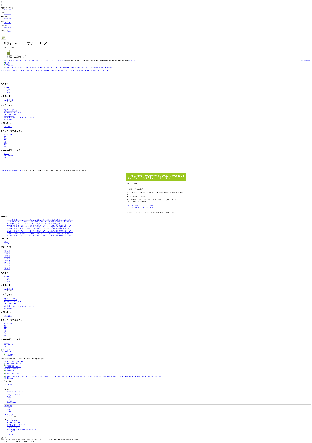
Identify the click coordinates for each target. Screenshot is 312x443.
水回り (9, 92)
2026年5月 (7, 252)
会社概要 (9, 401)
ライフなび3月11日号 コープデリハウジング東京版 (140, 207)
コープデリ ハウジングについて (13, 394)
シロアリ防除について (13, 426)
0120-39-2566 (7, 9)
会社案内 (9, 396)
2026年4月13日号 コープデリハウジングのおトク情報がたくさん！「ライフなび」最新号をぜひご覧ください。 (40, 225)
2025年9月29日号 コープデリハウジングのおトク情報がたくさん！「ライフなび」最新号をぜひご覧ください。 (40, 235)
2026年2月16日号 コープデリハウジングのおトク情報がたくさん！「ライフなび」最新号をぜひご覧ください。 (40, 228)
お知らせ (6, 243)
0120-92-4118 (7, 14)
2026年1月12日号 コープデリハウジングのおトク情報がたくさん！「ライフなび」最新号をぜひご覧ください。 (40, 230)
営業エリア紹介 (11, 403)
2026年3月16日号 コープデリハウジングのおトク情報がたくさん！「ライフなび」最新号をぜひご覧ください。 (40, 226)
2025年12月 (7, 260)
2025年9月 (7, 263)
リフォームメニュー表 (13, 422)
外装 (8, 90)
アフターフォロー (12, 427)
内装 (8, 89)
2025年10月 (7, 262)
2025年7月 (7, 267)
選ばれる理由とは (9, 385)
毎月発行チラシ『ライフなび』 (16, 424)
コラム (6, 242)
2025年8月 (7, 265)
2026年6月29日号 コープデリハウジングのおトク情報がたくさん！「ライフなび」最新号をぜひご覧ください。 (40, 220)
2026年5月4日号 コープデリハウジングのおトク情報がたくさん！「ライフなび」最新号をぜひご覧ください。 (39, 223)
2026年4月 (7, 253)
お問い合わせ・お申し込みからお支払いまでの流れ (22, 429)
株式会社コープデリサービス (15, 391)
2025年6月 (7, 269)
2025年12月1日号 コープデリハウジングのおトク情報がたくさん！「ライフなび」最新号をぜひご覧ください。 (40, 232)
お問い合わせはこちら (10, 434)
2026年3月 (7, 255)
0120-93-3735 (7, 23)
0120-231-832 (7, 27)
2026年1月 (7, 258)
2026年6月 (7, 250)
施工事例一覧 (8, 406)
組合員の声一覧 (8, 414)
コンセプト (10, 399)
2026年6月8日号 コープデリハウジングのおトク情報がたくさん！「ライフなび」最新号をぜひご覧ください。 (39, 221)
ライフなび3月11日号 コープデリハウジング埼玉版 (140, 205)
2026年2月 (7, 257)
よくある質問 (11, 431)
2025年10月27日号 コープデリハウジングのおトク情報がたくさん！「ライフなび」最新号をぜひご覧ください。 (40, 233)
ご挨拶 (9, 397)
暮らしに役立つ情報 (13, 421)
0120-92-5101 (7, 18)
